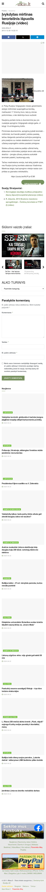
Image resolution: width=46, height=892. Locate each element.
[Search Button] (43, 3)
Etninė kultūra (10, 717)
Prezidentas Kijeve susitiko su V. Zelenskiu (20, 483)
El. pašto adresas (9, 353)
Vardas (5, 342)
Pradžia (4, 11)
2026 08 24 (7, 423)
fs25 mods (14, 871)
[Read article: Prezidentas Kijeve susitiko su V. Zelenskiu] (23, 470)
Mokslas (35, 844)
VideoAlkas (16, 847)
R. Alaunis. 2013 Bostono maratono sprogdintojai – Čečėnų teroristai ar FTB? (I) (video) (24, 202)
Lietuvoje (8, 412)
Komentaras (7, 312)
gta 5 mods (21, 873)
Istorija (7, 446)
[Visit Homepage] (23, 3)
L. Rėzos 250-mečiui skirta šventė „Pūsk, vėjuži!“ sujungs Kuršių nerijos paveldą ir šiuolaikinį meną (22, 724)
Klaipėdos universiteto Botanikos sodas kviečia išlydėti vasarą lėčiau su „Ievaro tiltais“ (22, 623)
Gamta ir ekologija (12, 509)
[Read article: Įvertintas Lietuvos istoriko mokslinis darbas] (23, 777)
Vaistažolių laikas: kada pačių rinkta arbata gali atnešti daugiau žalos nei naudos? (21, 515)
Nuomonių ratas (24, 842)
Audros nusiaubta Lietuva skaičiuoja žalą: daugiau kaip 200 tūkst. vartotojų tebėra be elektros (20, 550)
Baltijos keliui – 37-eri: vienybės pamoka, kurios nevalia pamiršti (22, 584)
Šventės (7, 578)
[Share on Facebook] (9, 37)
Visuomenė (12, 844)
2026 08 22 (7, 661)
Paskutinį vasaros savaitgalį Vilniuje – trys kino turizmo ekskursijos (22, 689)
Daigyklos (12, 873)
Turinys (33, 886)
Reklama (26, 886)
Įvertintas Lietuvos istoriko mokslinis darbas (21, 790)
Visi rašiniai (25, 847)
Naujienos (12, 11)
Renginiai (18, 886)
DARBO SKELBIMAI (34, 873)
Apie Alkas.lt (6, 889)
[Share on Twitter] (23, 37)
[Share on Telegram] (37, 37)
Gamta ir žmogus (11, 542)
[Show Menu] (3, 3)
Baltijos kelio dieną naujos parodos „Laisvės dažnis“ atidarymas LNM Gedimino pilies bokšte (22, 758)
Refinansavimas (26, 871)
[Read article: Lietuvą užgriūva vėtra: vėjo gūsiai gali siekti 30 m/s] (23, 642)
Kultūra (7, 617)
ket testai (6, 871)
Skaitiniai (7, 847)
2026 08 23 (7, 520)
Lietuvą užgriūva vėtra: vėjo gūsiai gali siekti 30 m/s (22, 656)
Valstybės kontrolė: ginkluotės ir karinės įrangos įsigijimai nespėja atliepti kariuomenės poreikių (22, 418)
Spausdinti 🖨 (32, 183)
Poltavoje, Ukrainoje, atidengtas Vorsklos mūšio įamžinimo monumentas (22, 451)
